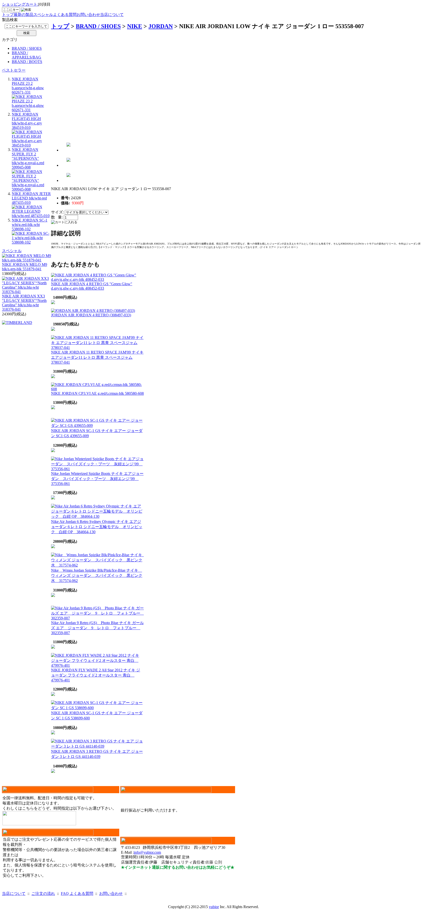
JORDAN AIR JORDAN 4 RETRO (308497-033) (91, 315)
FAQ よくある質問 (77, 893)
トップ (8, 14)
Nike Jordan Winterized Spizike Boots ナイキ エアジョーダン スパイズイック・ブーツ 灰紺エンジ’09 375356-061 (97, 478)
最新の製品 (23, 14)
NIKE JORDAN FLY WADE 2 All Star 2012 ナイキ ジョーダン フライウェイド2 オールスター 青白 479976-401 (95, 675)
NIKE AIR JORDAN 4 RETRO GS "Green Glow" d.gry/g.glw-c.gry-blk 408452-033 (91, 286)
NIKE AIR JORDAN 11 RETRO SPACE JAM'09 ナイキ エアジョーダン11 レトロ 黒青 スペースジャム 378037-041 (97, 357)
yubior (214, 907)
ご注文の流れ (43, 893)
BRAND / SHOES (27, 48)
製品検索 (10, 20)
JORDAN (160, 26)
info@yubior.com (147, 852)
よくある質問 (65, 14)
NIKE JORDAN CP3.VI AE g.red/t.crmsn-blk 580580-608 (97, 393)
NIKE (134, 26)
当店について (112, 14)
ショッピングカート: (20, 4)
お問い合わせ (88, 14)
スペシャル (43, 14)
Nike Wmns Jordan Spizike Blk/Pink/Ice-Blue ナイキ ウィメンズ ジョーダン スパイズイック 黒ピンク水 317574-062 (96, 575)
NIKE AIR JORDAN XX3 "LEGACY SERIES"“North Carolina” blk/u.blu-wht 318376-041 (24, 302)
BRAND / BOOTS (27, 62)
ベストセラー (14, 70)
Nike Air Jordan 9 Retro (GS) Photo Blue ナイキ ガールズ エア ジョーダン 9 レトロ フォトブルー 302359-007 (97, 628)
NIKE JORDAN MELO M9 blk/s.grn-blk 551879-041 (24, 266)
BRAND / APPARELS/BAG (26, 55)
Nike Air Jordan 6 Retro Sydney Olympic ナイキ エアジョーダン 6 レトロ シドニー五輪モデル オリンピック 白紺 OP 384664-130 (96, 526)
